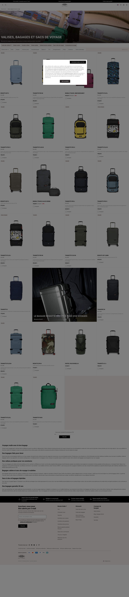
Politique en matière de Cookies (76, 69)
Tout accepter (65, 81)
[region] (65, 72)
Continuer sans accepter (77, 62)
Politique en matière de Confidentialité (56, 69)
